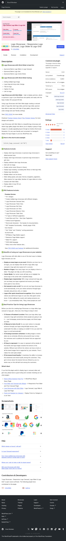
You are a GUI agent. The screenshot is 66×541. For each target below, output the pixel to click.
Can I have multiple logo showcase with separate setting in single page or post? (13, 456)
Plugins (20, 505)
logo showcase (60, 106)
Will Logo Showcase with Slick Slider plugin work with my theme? (12, 467)
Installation (23, 55)
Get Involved (54, 500)
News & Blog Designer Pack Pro (13, 379)
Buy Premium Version (29, 118)
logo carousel (60, 103)
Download (60, 46)
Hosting (4, 505)
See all (62, 143)
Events (52, 502)
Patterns (20, 508)
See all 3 (62, 92)
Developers (37, 505)
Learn (35, 500)
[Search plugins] (18, 17)
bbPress (5, 519)
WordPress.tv (38, 508)
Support (62, 55)
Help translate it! (46, 11)
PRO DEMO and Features (15, 248)
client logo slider (60, 99)
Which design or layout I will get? (11, 446)
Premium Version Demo (14, 118)
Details (5, 55)
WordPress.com (7, 513)
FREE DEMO (9, 114)
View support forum (51, 159)
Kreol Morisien (9, 529)
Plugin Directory (6, 7)
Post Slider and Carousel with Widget (15, 383)
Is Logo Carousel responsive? (10, 451)
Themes (20, 502)
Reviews (13, 55)
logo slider (61, 109)
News (3, 502)
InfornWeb (16, 49)
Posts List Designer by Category (13, 393)
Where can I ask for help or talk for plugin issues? (16, 462)
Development (34, 55)
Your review (49, 143)
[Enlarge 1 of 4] (12, 406)
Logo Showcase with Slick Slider (13, 388)
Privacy (4, 508)
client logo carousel (59, 96)
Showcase (21, 500)
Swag (52, 508)
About (3, 500)
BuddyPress (6, 522)
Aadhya (27, 488)
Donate (53, 505)
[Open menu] (63, 2)
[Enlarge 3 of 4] (40, 406)
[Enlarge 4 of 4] (40, 415)
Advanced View (50, 114)
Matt (4, 516)
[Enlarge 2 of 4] (26, 406)
